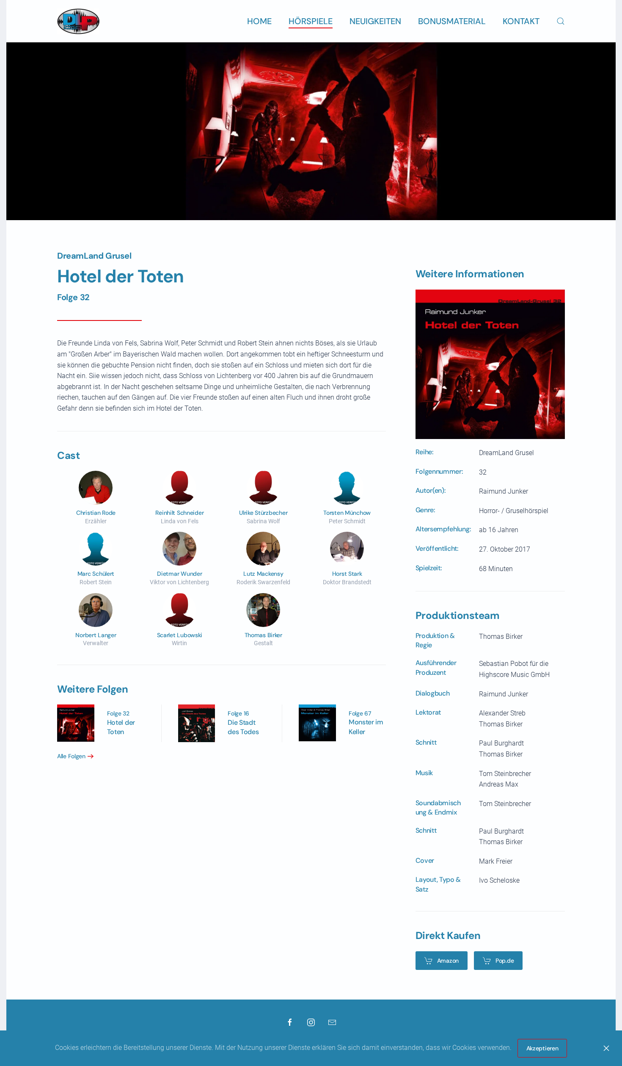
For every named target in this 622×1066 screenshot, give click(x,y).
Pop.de (504, 960)
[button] (560, 21)
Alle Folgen (71, 756)
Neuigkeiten (375, 21)
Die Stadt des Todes (243, 727)
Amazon (448, 960)
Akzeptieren (542, 1048)
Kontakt (521, 21)
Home (259, 21)
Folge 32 (73, 297)
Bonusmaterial (452, 21)
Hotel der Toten (121, 727)
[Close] (606, 1048)
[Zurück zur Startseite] (78, 21)
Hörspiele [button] (311, 21)
